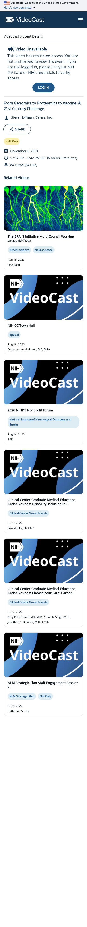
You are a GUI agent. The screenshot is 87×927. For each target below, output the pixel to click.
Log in (43, 87)
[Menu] (80, 20)
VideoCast (11, 36)
